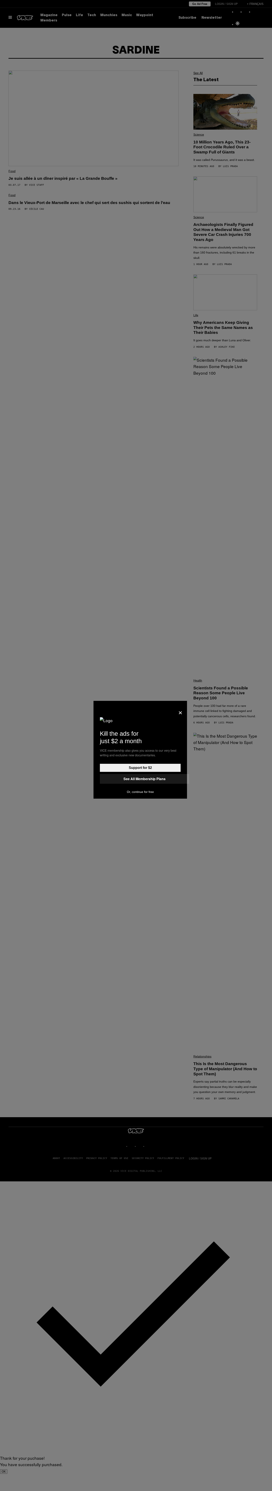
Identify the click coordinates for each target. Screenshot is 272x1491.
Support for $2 (140, 768)
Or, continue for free (140, 792)
